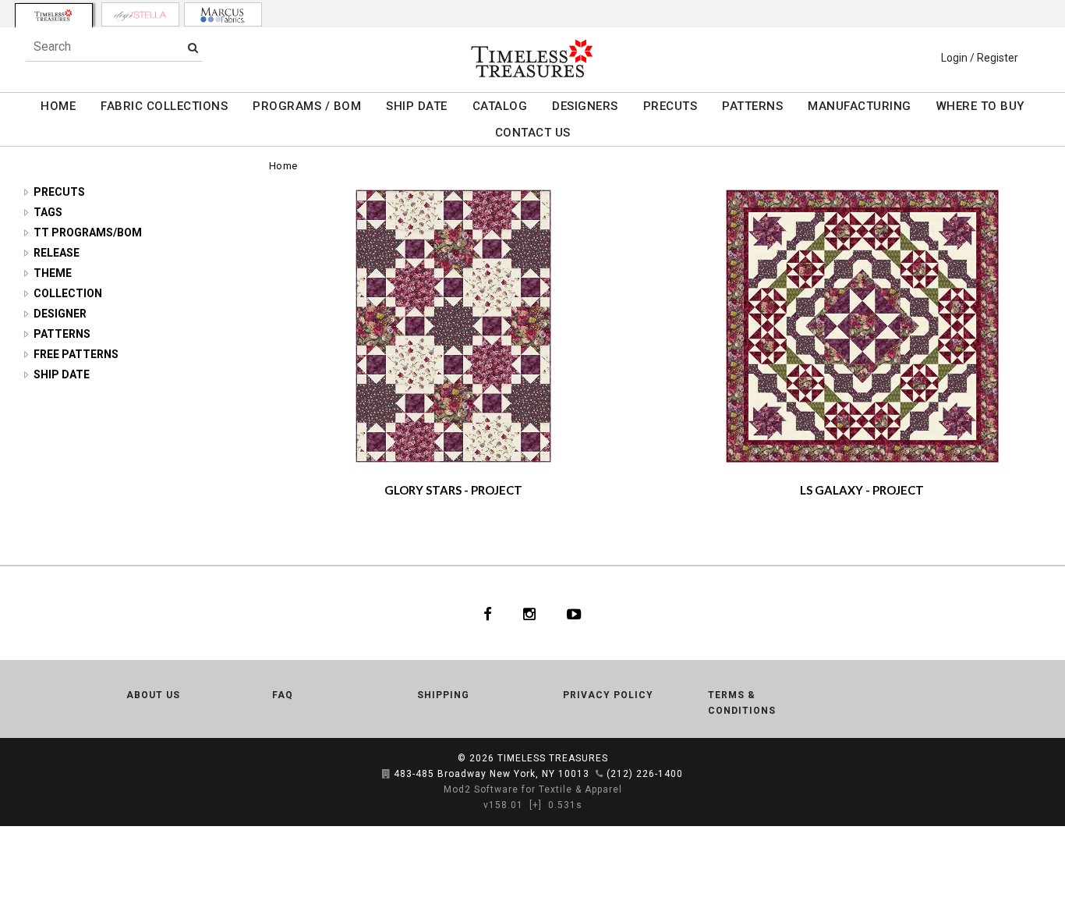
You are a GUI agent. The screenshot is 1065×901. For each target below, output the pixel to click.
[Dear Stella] (140, 14)
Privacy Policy (608, 695)
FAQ (282, 695)
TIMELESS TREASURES (552, 758)
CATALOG (500, 106)
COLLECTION (68, 293)
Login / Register (979, 57)
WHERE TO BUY (980, 106)
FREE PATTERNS (76, 354)
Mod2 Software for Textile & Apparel (533, 789)
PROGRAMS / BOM (307, 106)
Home (283, 166)
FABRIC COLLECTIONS (164, 106)
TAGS (48, 212)
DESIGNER (60, 313)
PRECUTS (670, 106)
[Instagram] (529, 613)
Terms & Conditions (742, 703)
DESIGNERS (585, 106)
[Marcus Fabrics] (223, 14)
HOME (58, 106)
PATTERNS (752, 106)
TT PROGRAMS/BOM (88, 232)
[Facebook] (487, 613)
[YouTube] (574, 613)
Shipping (443, 695)
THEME (53, 273)
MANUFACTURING (859, 106)
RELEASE (57, 253)
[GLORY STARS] (453, 326)
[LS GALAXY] (863, 326)
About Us (153, 695)
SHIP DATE (417, 106)
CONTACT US (533, 133)
